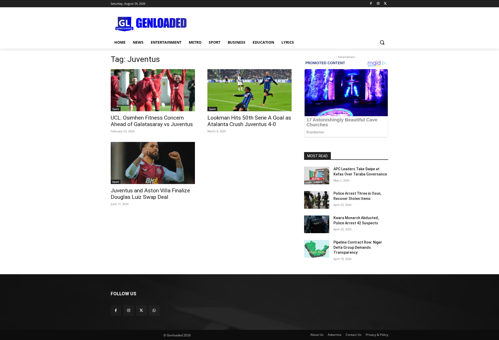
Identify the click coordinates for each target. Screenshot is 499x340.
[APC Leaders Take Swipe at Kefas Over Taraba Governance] (316, 175)
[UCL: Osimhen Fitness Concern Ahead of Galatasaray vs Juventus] (153, 90)
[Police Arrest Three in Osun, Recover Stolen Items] (316, 200)
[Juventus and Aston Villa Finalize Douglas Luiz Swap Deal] (153, 163)
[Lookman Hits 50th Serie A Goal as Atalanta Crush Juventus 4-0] (249, 90)
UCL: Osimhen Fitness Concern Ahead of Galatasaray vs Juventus (152, 121)
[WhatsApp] (154, 310)
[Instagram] (378, 4)
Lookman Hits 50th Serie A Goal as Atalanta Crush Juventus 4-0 (249, 121)
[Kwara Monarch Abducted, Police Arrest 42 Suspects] (316, 224)
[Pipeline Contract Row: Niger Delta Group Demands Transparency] (316, 249)
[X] (385, 4)
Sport (115, 109)
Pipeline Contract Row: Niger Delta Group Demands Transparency (357, 247)
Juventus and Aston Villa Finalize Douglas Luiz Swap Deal (150, 193)
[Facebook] (371, 4)
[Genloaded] (152, 24)
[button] (382, 42)
